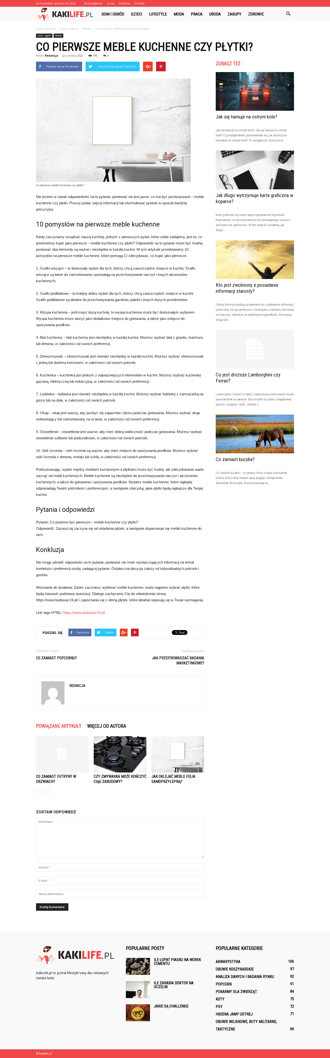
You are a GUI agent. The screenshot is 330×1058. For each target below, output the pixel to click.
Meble (58, 35)
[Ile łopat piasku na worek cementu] (138, 966)
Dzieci (136, 14)
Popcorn (224, 984)
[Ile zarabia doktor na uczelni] (138, 989)
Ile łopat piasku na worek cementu (177, 961)
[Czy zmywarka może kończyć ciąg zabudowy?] (120, 754)
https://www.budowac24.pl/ (84, 612)
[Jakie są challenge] (138, 1012)
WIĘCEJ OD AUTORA (106, 726)
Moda (179, 14)
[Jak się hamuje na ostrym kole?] (255, 91)
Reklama (124, 3)
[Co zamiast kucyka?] (255, 434)
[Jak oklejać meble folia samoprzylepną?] (177, 754)
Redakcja (51, 55)
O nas (110, 3)
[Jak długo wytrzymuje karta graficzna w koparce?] (255, 170)
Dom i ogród (112, 14)
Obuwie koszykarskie (235, 969)
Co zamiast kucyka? (235, 459)
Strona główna (93, 3)
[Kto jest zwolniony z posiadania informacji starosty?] (255, 259)
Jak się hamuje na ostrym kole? (246, 117)
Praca (196, 14)
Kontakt (139, 3)
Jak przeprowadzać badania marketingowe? (178, 660)
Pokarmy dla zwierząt (236, 991)
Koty (220, 999)
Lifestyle (158, 14)
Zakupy (234, 14)
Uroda (215, 14)
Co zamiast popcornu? (56, 658)
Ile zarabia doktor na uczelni (174, 985)
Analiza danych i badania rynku (245, 976)
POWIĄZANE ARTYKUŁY (58, 726)
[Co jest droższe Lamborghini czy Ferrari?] (255, 349)
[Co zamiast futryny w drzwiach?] (62, 754)
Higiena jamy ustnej (234, 1014)
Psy (219, 1006)
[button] (288, 14)
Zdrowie (256, 14)
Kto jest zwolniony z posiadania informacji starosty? (247, 288)
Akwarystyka (228, 961)
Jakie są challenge (171, 1006)
